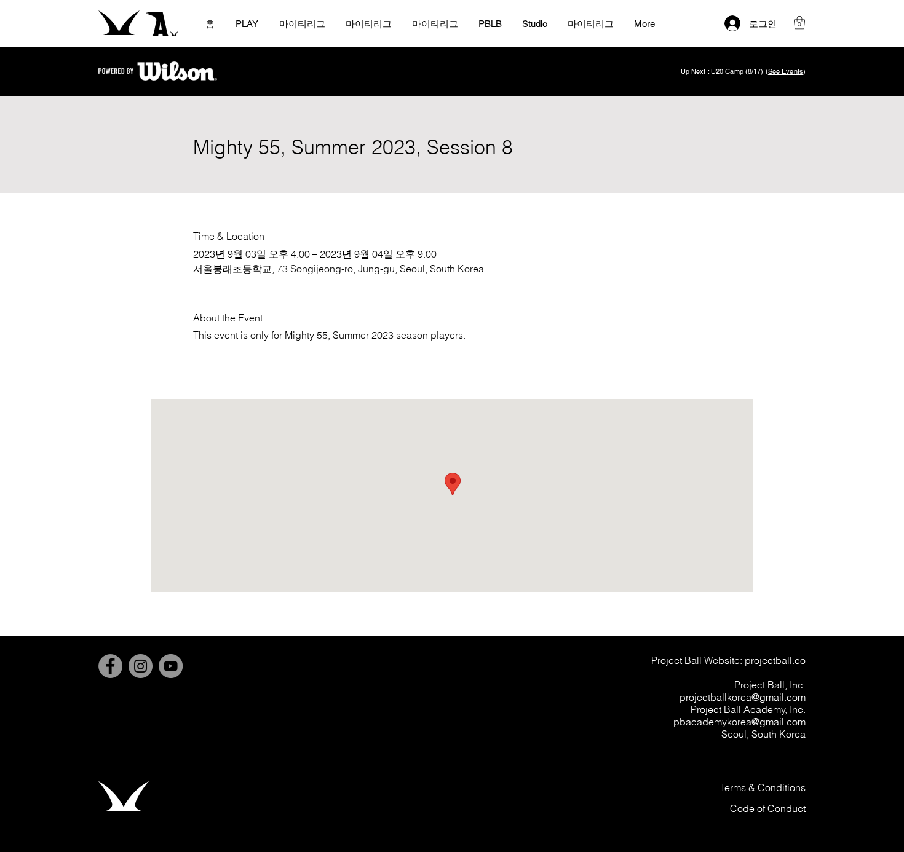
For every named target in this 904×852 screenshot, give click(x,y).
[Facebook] (110, 666)
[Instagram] (141, 666)
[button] (799, 22)
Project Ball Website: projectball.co (728, 660)
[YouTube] (171, 666)
